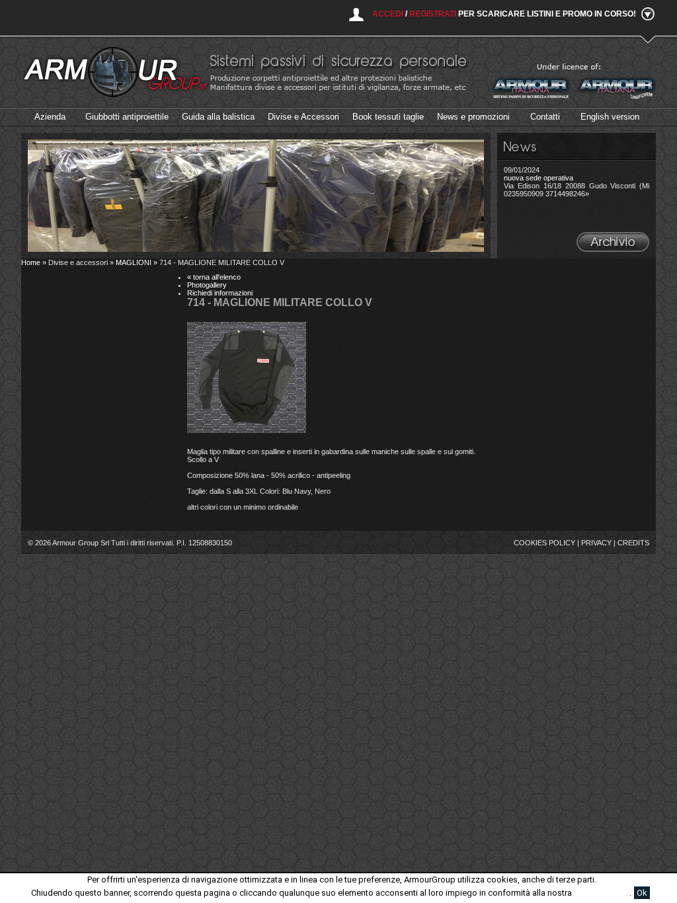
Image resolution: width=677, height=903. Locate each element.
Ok (642, 893)
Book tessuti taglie (388, 117)
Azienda (49, 117)
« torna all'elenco (214, 277)
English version (609, 117)
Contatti (545, 117)
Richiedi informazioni (220, 293)
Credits (633, 543)
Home (30, 262)
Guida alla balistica (218, 117)
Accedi (387, 14)
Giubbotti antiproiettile (127, 117)
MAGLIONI (133, 262)
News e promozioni (473, 117)
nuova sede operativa (538, 178)
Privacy (596, 543)
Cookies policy (544, 543)
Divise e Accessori (303, 117)
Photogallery (207, 285)
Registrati (432, 14)
